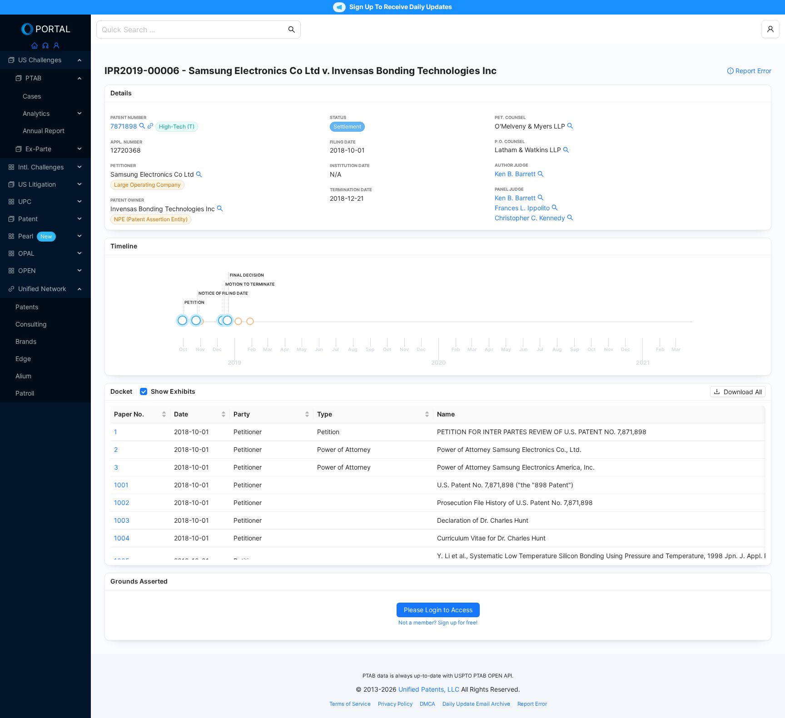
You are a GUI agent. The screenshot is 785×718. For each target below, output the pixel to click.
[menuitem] (45, 60)
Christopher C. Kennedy (530, 218)
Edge (23, 358)
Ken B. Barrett (515, 174)
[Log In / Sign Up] (56, 45)
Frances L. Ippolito (522, 208)
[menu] (45, 165)
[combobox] (194, 29)
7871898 (123, 126)
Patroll (24, 393)
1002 (121, 502)
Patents (26, 307)
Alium (23, 376)
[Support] (45, 45)
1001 (121, 485)
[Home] (34, 45)
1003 (121, 520)
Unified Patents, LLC (428, 689)
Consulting (31, 324)
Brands (25, 341)
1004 (121, 538)
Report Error (753, 70)
